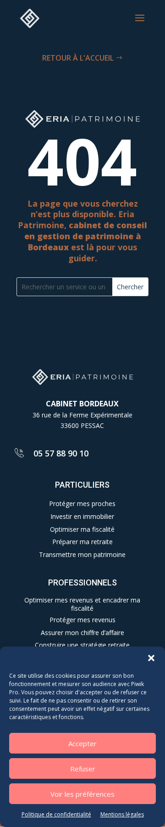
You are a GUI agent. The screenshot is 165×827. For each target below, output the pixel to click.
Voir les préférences (82, 794)
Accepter (82, 743)
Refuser (82, 768)
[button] (151, 658)
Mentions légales (122, 814)
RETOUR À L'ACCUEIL (78, 58)
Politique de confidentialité (56, 814)
